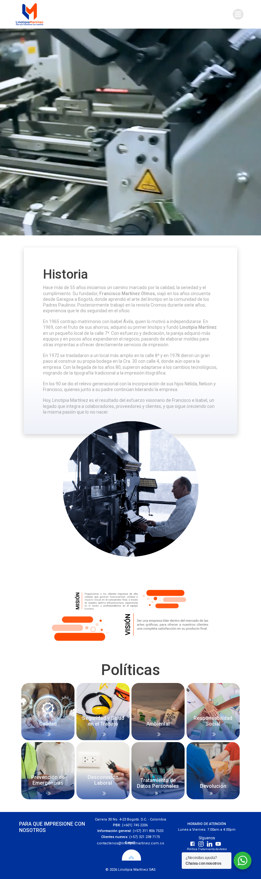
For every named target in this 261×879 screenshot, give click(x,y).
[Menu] (238, 14)
